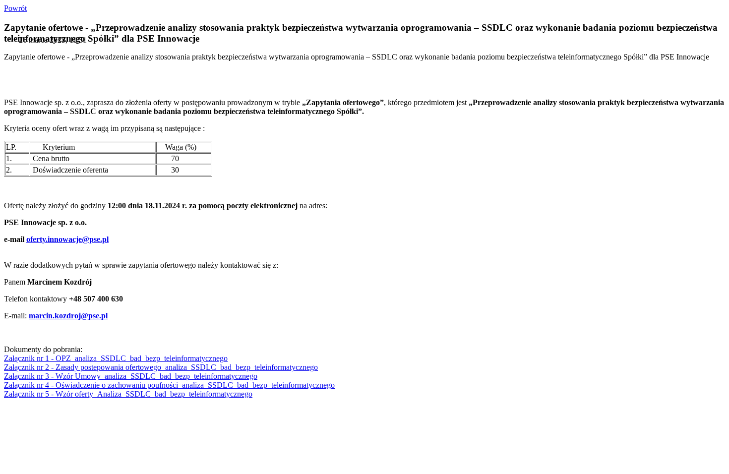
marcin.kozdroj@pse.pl (68, 315)
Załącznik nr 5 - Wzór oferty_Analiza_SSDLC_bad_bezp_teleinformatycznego (128, 394)
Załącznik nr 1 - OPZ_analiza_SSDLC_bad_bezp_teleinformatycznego (116, 358)
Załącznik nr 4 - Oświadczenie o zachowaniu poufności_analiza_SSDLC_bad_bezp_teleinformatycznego (169, 385)
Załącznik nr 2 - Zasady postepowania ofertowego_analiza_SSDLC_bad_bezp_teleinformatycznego (161, 367)
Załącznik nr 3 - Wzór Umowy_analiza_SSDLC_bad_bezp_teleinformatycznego (130, 376)
